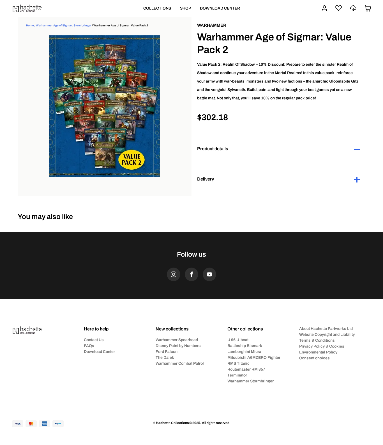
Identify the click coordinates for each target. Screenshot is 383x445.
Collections (157, 8)
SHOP (185, 8)
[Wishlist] (338, 8)
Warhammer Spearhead (177, 340)
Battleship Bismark (244, 346)
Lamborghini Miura (244, 352)
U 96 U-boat (237, 340)
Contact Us (94, 340)
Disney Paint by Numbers (178, 346)
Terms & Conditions (317, 340)
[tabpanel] (104, 106)
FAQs (89, 346)
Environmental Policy (318, 352)
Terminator (237, 375)
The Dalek (165, 357)
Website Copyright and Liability (327, 334)
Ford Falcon (166, 352)
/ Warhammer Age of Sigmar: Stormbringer (62, 25)
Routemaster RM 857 (246, 369)
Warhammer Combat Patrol (180, 363)
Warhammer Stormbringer (250, 381)
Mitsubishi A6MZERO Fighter (253, 357)
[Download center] (353, 8)
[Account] (324, 8)
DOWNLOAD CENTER (220, 8)
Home (30, 25)
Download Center (99, 352)
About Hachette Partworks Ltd (326, 329)
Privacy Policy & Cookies (321, 346)
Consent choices (314, 358)
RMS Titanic (238, 363)
